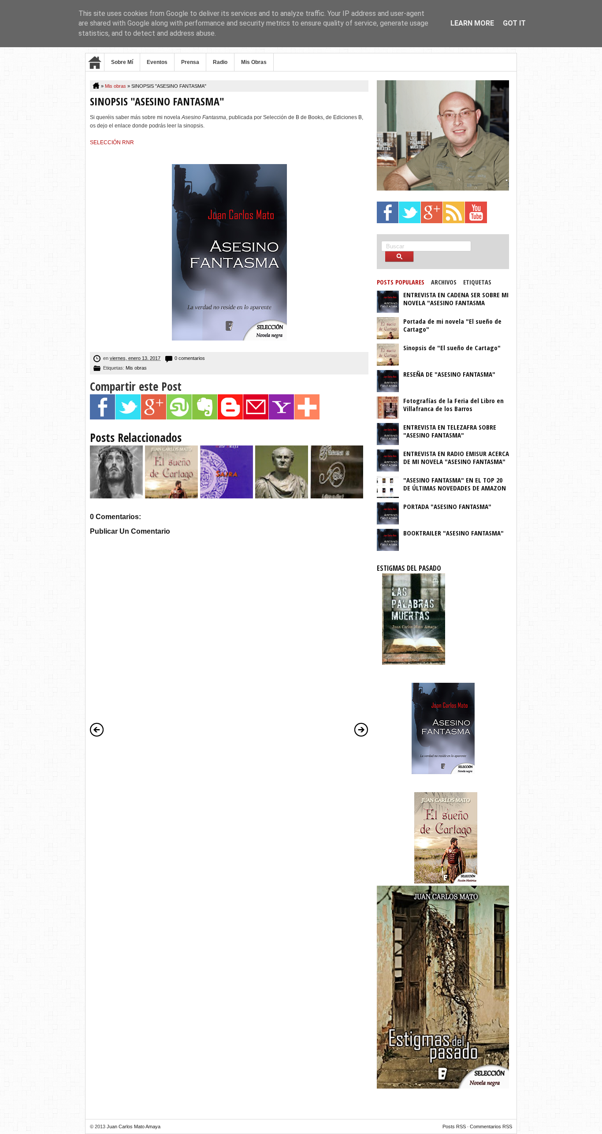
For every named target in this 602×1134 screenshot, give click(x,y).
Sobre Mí (122, 62)
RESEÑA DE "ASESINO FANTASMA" (449, 374)
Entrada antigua (361, 729)
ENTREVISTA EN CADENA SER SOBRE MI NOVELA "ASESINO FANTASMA (456, 298)
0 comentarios (190, 358)
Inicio (94, 62)
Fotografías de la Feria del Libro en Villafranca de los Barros (453, 404)
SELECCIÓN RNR (112, 142)
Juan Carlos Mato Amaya (133, 1126)
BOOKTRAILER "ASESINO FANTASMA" (453, 532)
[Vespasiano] (281, 497)
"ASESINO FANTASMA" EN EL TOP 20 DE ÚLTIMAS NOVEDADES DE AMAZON (454, 483)
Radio (220, 62)
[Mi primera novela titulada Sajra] (226, 497)
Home (96, 86)
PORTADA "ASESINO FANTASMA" (447, 506)
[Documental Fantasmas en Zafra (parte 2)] (336, 497)
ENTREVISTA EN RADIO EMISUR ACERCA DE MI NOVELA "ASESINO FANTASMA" (456, 457)
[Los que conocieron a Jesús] (116, 497)
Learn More (472, 23)
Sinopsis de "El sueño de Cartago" (452, 347)
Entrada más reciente (97, 729)
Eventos (157, 62)
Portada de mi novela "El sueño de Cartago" (452, 325)
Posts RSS (454, 1126)
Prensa (190, 62)
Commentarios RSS (491, 1126)
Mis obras (115, 86)
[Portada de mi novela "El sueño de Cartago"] (171, 497)
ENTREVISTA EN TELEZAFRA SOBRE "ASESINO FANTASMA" (449, 431)
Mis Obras (254, 62)
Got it (514, 23)
